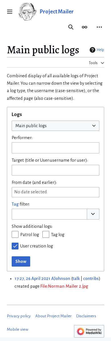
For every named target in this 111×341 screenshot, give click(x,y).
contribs (91, 278)
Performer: (22, 137)
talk (76, 278)
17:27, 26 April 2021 (32, 278)
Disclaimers (86, 316)
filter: (21, 204)
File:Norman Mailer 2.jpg (64, 286)
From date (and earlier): (34, 182)
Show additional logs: (32, 226)
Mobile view (17, 329)
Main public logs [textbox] (31, 125)
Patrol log (29, 234)
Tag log (57, 234)
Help (100, 50)
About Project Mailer (53, 316)
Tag (15, 204)
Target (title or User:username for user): (50, 160)
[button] (9, 11)
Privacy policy (19, 316)
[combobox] (55, 126)
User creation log (36, 246)
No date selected (30, 192)
